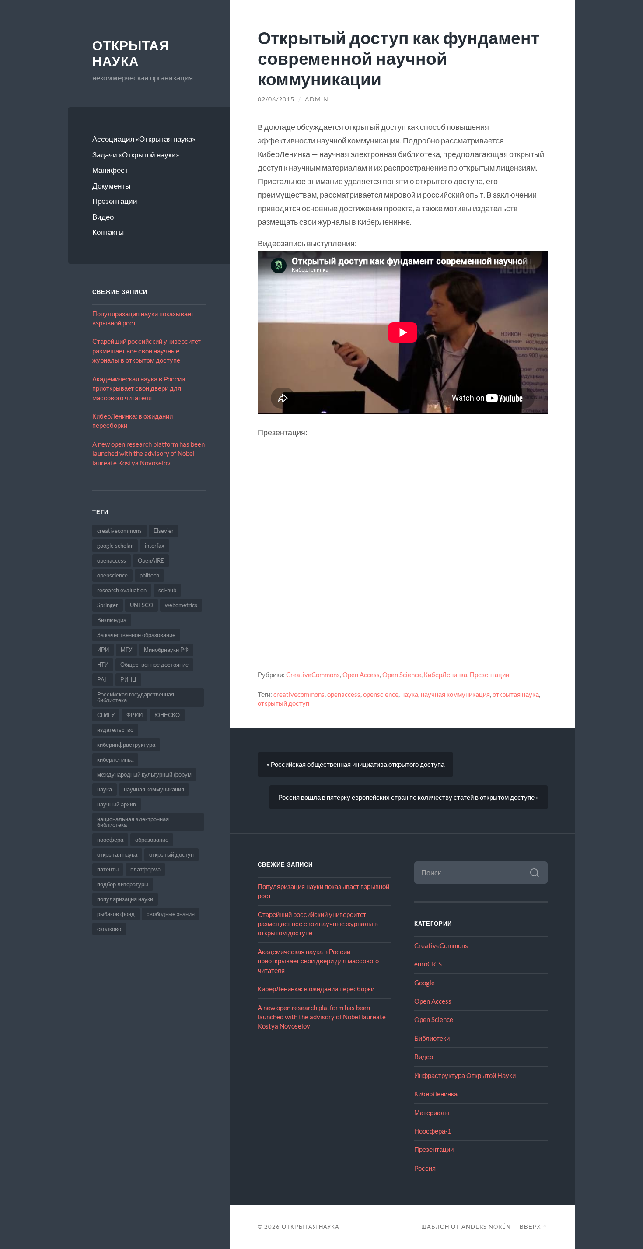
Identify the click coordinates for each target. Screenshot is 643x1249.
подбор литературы (122, 884)
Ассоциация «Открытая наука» (144, 138)
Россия (425, 1168)
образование (151, 839)
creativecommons (119, 530)
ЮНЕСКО (167, 714)
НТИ (102, 664)
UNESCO (141, 605)
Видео (103, 216)
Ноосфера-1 (432, 1131)
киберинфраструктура (126, 744)
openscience (112, 575)
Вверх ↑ (534, 1226)
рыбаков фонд (116, 913)
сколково (109, 928)
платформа (145, 869)
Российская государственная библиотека (135, 697)
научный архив (116, 804)
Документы (111, 185)
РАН (102, 679)
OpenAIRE (151, 560)
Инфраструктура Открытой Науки (465, 1075)
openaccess (111, 560)
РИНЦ (128, 679)
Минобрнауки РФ (166, 649)
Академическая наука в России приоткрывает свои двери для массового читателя (138, 388)
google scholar (115, 545)
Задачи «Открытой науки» (135, 154)
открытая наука (117, 854)
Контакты (108, 232)
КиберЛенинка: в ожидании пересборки (316, 989)
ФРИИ (134, 714)
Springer (107, 605)
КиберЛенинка (445, 675)
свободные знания (171, 913)
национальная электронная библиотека (133, 821)
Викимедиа (111, 619)
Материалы (431, 1112)
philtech (149, 575)
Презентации (114, 201)
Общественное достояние (154, 664)
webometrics (181, 605)
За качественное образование (136, 634)
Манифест (110, 170)
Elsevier (164, 530)
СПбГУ (106, 714)
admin (316, 99)
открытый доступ (171, 854)
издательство (115, 729)
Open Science (401, 675)
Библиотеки (432, 1038)
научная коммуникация (154, 789)
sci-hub (167, 590)
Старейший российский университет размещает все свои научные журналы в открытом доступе (146, 350)
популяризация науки (125, 899)
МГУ (126, 649)
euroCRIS (428, 964)
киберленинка (115, 759)
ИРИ (103, 649)
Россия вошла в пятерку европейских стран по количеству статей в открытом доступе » (408, 797)
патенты (108, 869)
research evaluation (122, 590)
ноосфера (110, 839)
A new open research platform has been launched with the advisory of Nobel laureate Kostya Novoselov (148, 453)
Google (424, 983)
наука (104, 789)
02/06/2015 (276, 99)
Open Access (361, 675)
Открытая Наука (130, 53)
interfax (154, 545)
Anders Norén (486, 1226)
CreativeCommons (313, 675)
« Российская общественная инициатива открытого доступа (355, 764)
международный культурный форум (144, 774)
